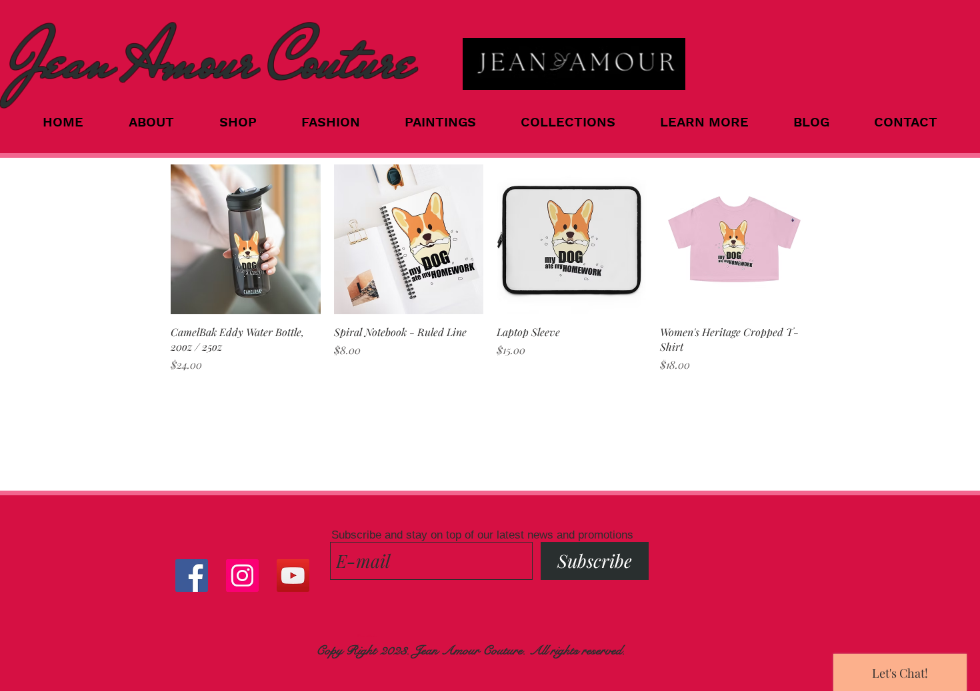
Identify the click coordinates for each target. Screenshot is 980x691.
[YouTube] (293, 575)
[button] (580, 122)
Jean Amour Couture (212, 60)
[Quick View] (246, 239)
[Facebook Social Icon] (191, 575)
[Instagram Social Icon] (242, 575)
